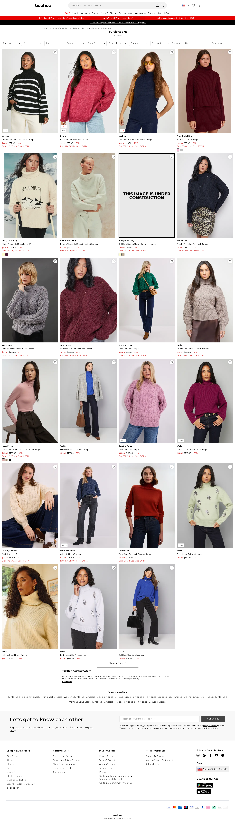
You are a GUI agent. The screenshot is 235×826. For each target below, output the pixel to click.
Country (201, 763)
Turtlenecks (14, 697)
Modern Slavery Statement (159, 760)
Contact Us (59, 772)
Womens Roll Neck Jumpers (101, 28)
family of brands (210, 726)
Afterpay (11, 760)
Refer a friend (152, 764)
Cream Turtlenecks (134, 697)
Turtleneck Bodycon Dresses (151, 702)
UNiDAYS (11, 772)
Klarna (10, 764)
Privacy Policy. (212, 728)
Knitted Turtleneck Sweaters (189, 697)
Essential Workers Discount (21, 784)
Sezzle (10, 768)
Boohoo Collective (16, 780)
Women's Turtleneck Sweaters (79, 697)
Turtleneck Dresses (52, 697)
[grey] (181, 150)
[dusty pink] (3, 460)
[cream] (3, 254)
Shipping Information (64, 764)
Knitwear (76, 28)
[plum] (6, 254)
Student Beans (14, 776)
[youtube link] (216, 755)
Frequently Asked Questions (67, 760)
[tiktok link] (222, 755)
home (44, 28)
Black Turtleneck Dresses (110, 697)
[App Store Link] (205, 788)
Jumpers (85, 28)
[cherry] (178, 150)
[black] (10, 460)
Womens (52, 28)
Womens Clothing (64, 28)
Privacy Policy (106, 756)
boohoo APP (13, 788)
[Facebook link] (210, 755)
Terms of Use (105, 768)
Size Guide (12, 756)
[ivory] (6, 460)
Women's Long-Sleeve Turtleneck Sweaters (91, 702)
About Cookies (106, 764)
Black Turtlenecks (31, 697)
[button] (183, 5)
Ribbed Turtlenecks (125, 702)
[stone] (123, 254)
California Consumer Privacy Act (115, 783)
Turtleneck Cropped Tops (159, 697)
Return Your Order (62, 756)
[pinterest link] (204, 755)
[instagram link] (198, 755)
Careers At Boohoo (155, 756)
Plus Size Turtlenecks (216, 697)
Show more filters (181, 43)
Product (103, 772)
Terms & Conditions (109, 760)
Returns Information (64, 768)
